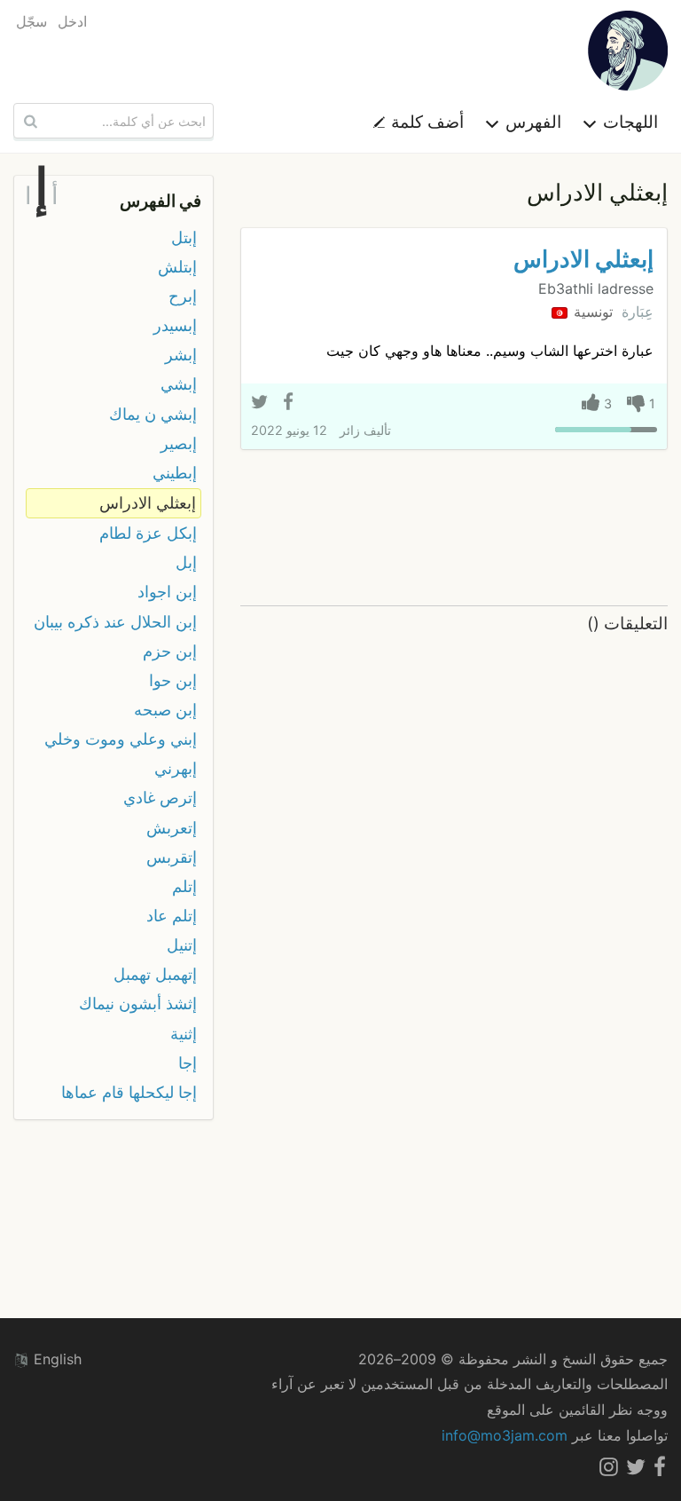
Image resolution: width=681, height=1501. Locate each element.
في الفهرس (160, 200)
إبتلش (177, 266)
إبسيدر (175, 325)
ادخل (72, 21)
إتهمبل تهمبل (155, 974)
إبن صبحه (165, 709)
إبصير (178, 443)
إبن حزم (170, 651)
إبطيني (175, 472)
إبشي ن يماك (153, 414)
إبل (186, 562)
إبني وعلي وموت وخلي (120, 739)
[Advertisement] (454, 529)
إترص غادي (160, 797)
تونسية (591, 311)
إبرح (182, 296)
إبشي (178, 384)
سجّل (31, 21)
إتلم (184, 886)
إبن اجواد (167, 591)
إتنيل (182, 945)
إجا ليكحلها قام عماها (129, 1092)
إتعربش (171, 827)
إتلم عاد (171, 915)
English (55, 1359)
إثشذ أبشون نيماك (138, 1003)
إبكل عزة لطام (148, 533)
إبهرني (175, 768)
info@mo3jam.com (505, 1435)
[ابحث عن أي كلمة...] (28, 121)
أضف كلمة (425, 121)
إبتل (184, 237)
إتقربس (171, 857)
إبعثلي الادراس (583, 259)
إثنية (183, 1033)
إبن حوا (173, 680)
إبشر (181, 354)
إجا (187, 1063)
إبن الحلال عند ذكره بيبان (115, 621)
